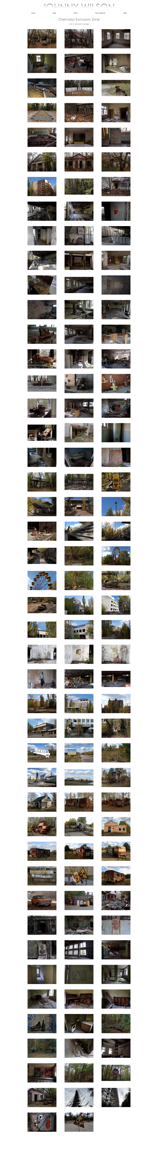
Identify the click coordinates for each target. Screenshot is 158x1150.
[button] (75, 13)
